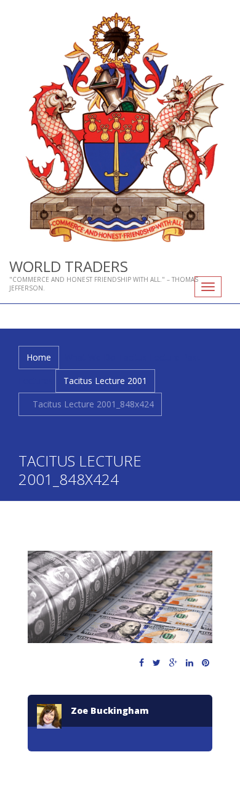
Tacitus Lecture (149, 357)
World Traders (68, 266)
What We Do (90, 357)
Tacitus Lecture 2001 (105, 380)
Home (38, 357)
